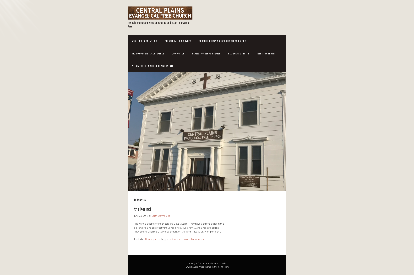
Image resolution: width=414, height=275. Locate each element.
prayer (204, 239)
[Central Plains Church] (160, 17)
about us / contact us (144, 41)
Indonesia (175, 239)
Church (189, 266)
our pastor (178, 53)
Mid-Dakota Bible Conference (148, 53)
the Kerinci (142, 209)
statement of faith (238, 53)
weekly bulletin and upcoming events (153, 66)
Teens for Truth (266, 53)
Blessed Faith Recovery (178, 41)
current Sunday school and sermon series (222, 41)
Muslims (195, 239)
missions (185, 239)
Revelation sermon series (206, 53)
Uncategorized (152, 239)
